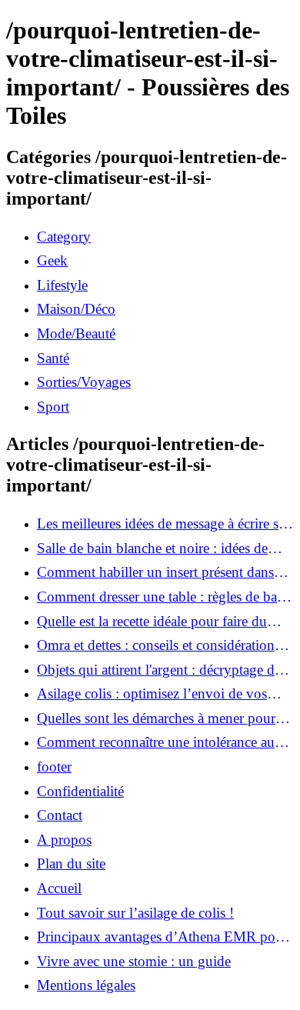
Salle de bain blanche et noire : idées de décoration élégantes (152, 548)
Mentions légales (86, 985)
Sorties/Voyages (84, 382)
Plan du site (71, 863)
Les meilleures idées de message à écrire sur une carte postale (164, 523)
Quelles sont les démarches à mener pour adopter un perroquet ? (156, 718)
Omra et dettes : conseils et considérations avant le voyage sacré (158, 645)
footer (54, 766)
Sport (53, 406)
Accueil (59, 888)
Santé (53, 358)
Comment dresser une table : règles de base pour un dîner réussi (162, 596)
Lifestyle (62, 285)
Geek (52, 260)
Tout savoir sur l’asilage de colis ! (135, 913)
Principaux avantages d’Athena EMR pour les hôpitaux (162, 936)
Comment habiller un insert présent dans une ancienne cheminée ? (155, 572)
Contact (59, 815)
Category (64, 236)
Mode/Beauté (76, 333)
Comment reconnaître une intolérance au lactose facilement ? (156, 742)
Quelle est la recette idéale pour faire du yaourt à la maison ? (152, 621)
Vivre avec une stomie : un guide (134, 961)
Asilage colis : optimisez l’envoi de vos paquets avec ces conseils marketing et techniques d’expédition (152, 693)
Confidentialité (80, 791)
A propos (64, 840)
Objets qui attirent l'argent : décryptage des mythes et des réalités (161, 670)
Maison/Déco (76, 309)
